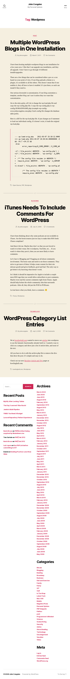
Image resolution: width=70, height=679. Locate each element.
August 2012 (41, 425)
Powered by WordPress (30, 674)
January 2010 (42, 503)
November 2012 (42, 420)
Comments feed (43, 658)
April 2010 (40, 495)
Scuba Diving (41, 622)
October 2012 (42, 423)
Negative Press (42, 604)
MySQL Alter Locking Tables (13, 401)
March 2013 (41, 413)
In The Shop (41, 593)
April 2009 (41, 526)
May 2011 (40, 461)
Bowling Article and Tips (33, 361)
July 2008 (40, 549)
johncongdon (23, 55)
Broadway (40, 575)
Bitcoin (39, 568)
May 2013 (40, 410)
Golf (38, 591)
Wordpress (28, 185)
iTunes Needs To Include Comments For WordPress (35, 213)
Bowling (40, 573)
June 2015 (40, 397)
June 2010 (41, 490)
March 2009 (41, 528)
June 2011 (40, 459)
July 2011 (40, 456)
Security (40, 624)
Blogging (35, 201)
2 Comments (50, 227)
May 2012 (40, 433)
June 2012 (40, 431)
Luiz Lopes (7, 445)
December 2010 (43, 474)
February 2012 (42, 441)
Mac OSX (40, 598)
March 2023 (41, 392)
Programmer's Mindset (45, 616)
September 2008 (43, 544)
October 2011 (42, 449)
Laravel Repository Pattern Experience (17, 417)
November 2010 (43, 477)
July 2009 (40, 518)
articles (44, 340)
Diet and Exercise (43, 580)
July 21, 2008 (37, 227)
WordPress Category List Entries (35, 321)
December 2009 (43, 505)
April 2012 (40, 436)
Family (39, 583)
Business (40, 578)
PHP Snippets (42, 609)
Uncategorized (42, 635)
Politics (39, 611)
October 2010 (42, 479)
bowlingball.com (21, 340)
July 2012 (40, 428)
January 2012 (42, 443)
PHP (23, 185)
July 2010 (40, 487)
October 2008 (42, 541)
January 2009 (42, 534)
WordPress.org (42, 661)
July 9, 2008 (37, 331)
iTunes (15, 296)
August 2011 (41, 454)
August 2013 (41, 407)
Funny (39, 586)
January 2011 (42, 472)
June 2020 (41, 395)
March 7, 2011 (36, 55)
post (35, 35)
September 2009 (43, 513)
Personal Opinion (43, 606)
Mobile (39, 601)
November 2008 (43, 539)
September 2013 (43, 405)
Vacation (40, 637)
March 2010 (41, 497)
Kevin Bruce (7, 431)
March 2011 (41, 467)
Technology (35, 311)
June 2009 (41, 521)
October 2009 (42, 510)
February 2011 (42, 469)
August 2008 (41, 546)
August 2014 (41, 400)
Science (40, 619)
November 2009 (43, 508)
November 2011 (42, 446)
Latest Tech (41, 596)
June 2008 (41, 552)
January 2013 (42, 415)
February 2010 (42, 500)
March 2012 (41, 438)
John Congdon (35, 4)
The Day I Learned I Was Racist (14, 405)
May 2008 (40, 554)
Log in (39, 653)
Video (39, 640)
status (39, 627)
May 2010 (40, 492)
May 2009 (40, 523)
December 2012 (42, 418)
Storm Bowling (42, 629)
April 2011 (40, 464)
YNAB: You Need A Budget (13, 413)
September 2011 (43, 451)
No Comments (50, 55)
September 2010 (43, 482)
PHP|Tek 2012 (20, 437)
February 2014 (42, 402)
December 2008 (43, 536)
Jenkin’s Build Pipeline (11, 409)
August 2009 (41, 515)
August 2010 (41, 485)
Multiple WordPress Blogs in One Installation (35, 45)
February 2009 (42, 531)
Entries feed (41, 656)
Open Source (17, 185)
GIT (38, 588)
